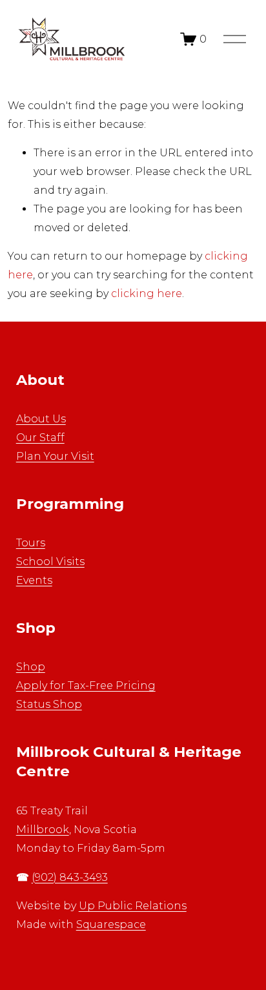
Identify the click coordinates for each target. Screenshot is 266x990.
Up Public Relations (133, 906)
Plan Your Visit (55, 456)
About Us (41, 419)
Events (34, 580)
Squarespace (111, 924)
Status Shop (49, 704)
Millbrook (42, 829)
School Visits (50, 561)
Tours (30, 543)
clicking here (146, 293)
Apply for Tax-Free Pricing (86, 685)
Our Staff (40, 437)
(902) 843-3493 (70, 877)
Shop (30, 667)
